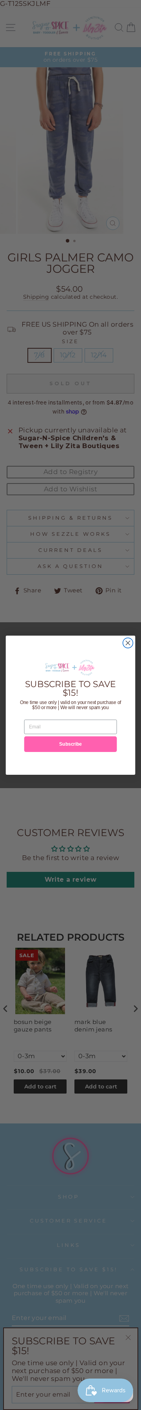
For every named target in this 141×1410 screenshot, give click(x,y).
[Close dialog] (128, 643)
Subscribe (70, 743)
